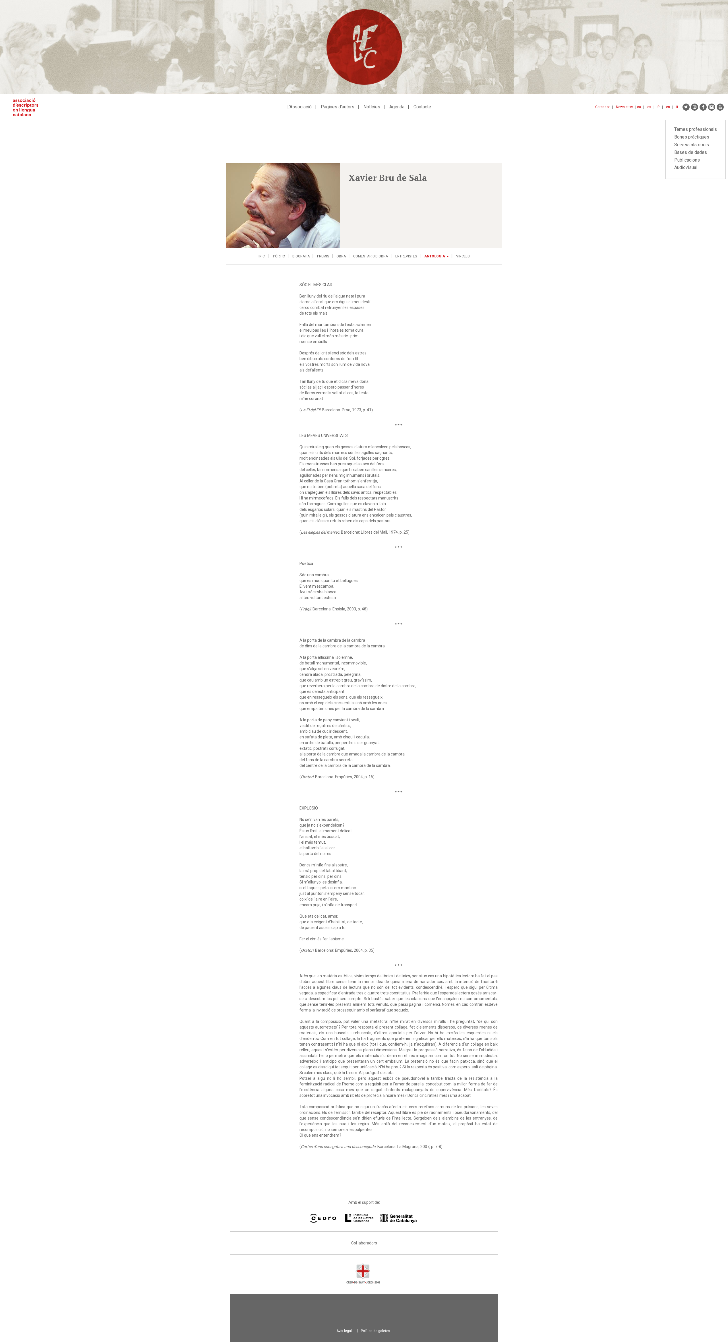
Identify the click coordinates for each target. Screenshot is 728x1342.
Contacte (422, 107)
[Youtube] (720, 107)
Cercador (602, 107)
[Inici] (28, 107)
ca (639, 107)
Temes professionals (695, 129)
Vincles (463, 256)
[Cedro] (323, 1218)
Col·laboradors (364, 1243)
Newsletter (624, 107)
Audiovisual (685, 167)
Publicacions (687, 160)
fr (658, 107)
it (677, 107)
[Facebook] (703, 107)
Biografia (301, 256)
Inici (262, 256)
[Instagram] (694, 107)
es (649, 107)
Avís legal (344, 1331)
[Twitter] (686, 107)
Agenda (396, 107)
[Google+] (711, 107)
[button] (283, 205)
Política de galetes (375, 1331)
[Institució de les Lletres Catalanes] (381, 1218)
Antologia (434, 256)
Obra (341, 256)
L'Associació (299, 107)
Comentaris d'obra (370, 256)
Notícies (371, 107)
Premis (323, 256)
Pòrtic (279, 256)
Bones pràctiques (691, 137)
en (668, 107)
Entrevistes (406, 256)
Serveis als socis (691, 144)
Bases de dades (690, 152)
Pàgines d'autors (337, 107)
